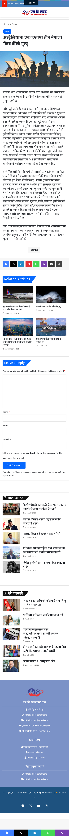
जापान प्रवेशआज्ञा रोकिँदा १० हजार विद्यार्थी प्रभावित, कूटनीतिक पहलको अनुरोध (17, 342)
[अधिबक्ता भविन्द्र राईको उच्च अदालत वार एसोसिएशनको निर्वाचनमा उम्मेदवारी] (11, 552)
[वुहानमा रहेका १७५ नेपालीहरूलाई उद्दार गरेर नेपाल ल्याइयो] (18, 294)
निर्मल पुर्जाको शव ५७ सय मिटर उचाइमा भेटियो (44, 564)
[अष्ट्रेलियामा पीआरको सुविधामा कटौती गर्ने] (51, 327)
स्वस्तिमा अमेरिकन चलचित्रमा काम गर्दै (43, 615)
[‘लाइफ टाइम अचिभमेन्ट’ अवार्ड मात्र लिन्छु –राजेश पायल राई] (11, 605)
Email (6, 425)
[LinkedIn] (21, 264)
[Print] (59, 264)
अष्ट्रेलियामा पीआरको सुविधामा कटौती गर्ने (48, 340)
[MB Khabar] (34, 12)
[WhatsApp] (36, 264)
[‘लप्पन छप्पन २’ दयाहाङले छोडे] (11, 666)
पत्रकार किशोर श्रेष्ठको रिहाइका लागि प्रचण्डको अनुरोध (42, 521)
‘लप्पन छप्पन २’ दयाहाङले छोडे (39, 661)
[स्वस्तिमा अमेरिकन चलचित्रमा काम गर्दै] (11, 619)
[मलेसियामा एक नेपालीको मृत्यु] (51, 294)
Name (6, 412)
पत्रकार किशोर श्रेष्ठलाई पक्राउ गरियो (21, 3)
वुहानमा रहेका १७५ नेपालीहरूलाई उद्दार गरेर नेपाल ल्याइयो (16, 308)
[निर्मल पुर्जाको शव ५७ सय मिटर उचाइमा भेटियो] (11, 567)
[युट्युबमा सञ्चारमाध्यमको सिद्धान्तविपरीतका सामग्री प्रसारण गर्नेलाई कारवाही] (11, 634)
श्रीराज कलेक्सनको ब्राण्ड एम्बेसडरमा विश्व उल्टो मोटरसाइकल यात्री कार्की (44, 649)
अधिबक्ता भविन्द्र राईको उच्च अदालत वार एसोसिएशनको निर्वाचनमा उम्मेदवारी (44, 550)
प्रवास (15, 24)
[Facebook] (6, 264)
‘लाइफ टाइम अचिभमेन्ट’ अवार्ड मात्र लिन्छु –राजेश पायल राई (44, 602)
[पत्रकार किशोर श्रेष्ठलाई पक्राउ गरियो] (11, 538)
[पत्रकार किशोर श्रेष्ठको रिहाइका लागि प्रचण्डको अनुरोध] (11, 524)
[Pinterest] (29, 264)
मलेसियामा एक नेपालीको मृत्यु (48, 306)
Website (7, 439)
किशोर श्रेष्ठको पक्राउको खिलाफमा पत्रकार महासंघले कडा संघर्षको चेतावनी (44, 507)
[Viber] (44, 264)
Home (8, 24)
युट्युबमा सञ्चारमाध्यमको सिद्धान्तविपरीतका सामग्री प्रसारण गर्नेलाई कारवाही (40, 633)
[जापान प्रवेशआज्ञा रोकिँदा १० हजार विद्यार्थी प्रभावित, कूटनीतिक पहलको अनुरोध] (18, 327)
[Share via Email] (51, 264)
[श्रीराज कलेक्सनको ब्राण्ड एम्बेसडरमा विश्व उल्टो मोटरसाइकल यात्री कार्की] (11, 651)
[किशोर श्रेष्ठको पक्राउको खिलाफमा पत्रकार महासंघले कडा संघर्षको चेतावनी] (11, 509)
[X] (13, 264)
